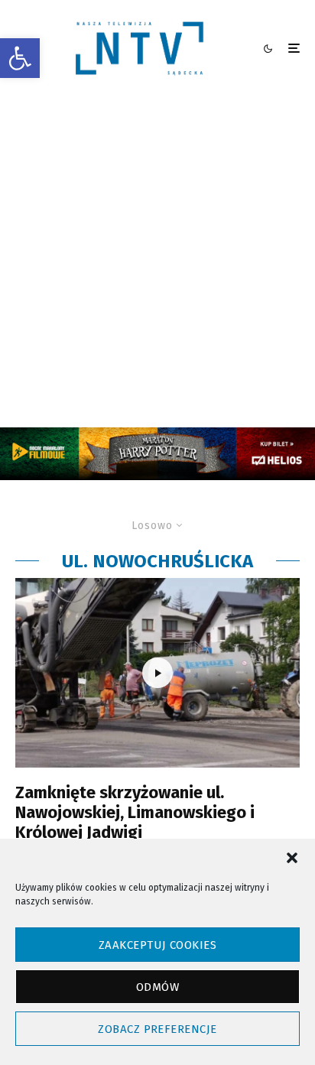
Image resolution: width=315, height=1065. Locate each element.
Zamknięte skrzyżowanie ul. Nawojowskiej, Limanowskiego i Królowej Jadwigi (135, 813)
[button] (20, 58)
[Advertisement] (157, 262)
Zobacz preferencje (157, 1029)
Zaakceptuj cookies (157, 945)
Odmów (157, 987)
